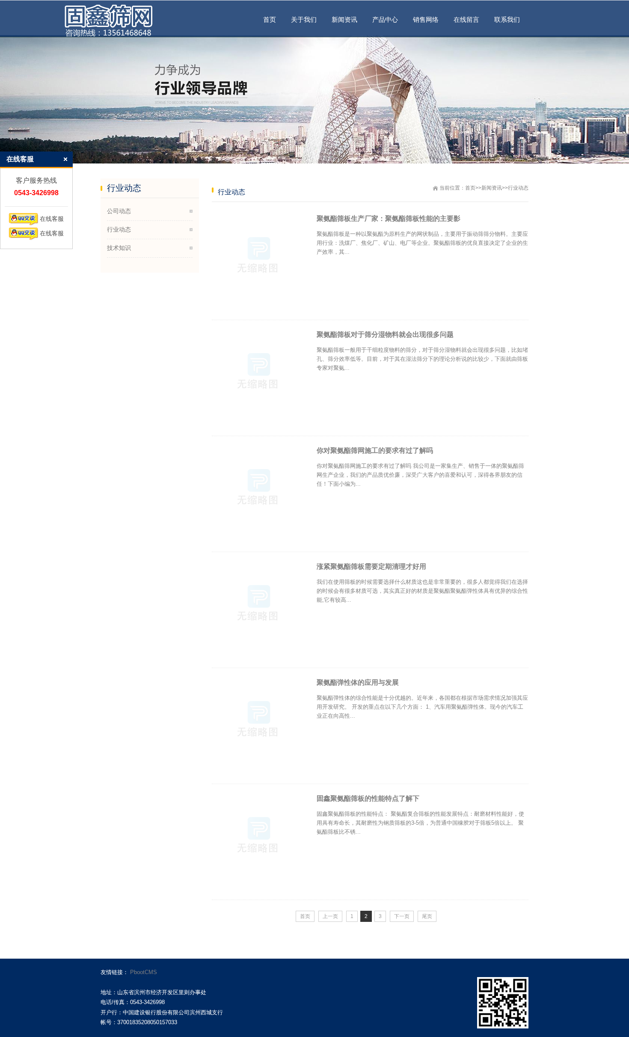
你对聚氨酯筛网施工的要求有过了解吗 (375, 450)
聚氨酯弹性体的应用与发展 (358, 682)
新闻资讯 (491, 188)
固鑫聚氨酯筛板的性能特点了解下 (368, 798)
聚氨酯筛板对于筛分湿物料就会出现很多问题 (385, 334)
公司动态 (119, 211)
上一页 (330, 916)
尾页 (427, 916)
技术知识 (119, 247)
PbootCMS (143, 972)
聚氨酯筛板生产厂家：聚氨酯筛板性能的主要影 (388, 218)
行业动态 (518, 188)
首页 (470, 188)
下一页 (401, 916)
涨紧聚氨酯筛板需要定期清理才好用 (371, 566)
